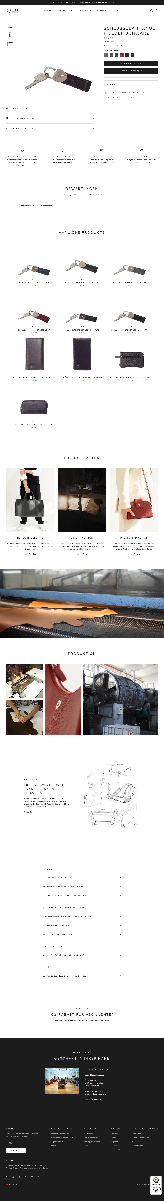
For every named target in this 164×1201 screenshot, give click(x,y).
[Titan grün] (116, 55)
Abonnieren (15, 1151)
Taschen (48, 10)
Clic (106, 23)
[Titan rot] (122, 55)
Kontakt (54, 1145)
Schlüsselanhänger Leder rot (34, 330)
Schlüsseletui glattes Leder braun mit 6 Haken (34, 377)
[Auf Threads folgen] (19, 1176)
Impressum (136, 1134)
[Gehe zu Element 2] (9, 34)
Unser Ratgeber (30, 554)
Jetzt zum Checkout (130, 71)
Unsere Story (82, 554)
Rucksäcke (85, 10)
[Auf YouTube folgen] (32, 1176)
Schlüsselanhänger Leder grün (82, 283)
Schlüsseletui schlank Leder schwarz (130, 377)
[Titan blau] (106, 55)
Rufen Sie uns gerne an (60, 1134)
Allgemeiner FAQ (57, 1142)
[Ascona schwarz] (127, 55)
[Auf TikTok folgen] (38, 1176)
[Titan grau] (111, 55)
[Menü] (160, 1177)
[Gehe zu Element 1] (9, 25)
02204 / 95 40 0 (98, 1091)
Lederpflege (115, 1149)
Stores (113, 1138)
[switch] (156, 1191)
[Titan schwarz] (132, 55)
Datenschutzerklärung (140, 1138)
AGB (134, 1142)
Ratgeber (114, 1142)
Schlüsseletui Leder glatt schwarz (34, 424)
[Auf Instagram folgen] (13, 1176)
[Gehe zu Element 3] (9, 42)
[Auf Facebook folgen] (7, 1176)
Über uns (114, 1134)
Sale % (116, 10)
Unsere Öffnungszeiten (94, 1099)
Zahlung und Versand (92, 1142)
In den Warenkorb (131, 64)
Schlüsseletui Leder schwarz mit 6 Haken (82, 377)
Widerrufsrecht (138, 1145)
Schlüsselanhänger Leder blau (34, 283)
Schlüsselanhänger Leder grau (130, 283)
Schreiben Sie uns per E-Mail (62, 1138)
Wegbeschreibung (92, 1086)
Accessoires (102, 10)
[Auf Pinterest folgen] (25, 1176)
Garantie (87, 1145)
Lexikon (114, 1145)
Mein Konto (88, 1134)
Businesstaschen (66, 10)
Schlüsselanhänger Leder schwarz (82, 330)
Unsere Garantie (134, 554)
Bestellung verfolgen (92, 1138)
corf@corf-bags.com (98, 1094)
